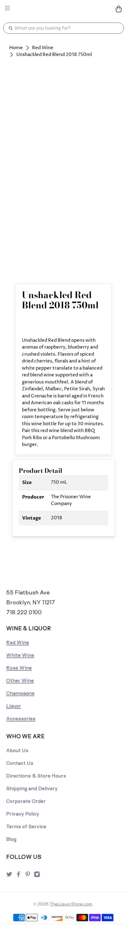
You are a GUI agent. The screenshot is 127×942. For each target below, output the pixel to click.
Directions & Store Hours (36, 776)
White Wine (20, 655)
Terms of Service (26, 826)
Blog (11, 839)
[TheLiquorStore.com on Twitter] (9, 876)
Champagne (20, 693)
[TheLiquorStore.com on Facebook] (18, 876)
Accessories (20, 718)
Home (16, 47)
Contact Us (19, 763)
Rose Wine (19, 668)
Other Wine (20, 680)
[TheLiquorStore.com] (63, 9)
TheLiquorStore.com (71, 903)
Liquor (13, 706)
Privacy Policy (22, 814)
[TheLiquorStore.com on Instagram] (37, 876)
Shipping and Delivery (32, 788)
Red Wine (42, 47)
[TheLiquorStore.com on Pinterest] (28, 876)
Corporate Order (26, 801)
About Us (17, 750)
